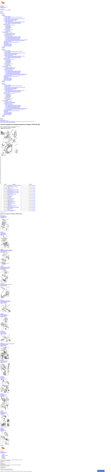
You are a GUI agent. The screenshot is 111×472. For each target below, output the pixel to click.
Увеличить (5, 127)
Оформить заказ (2, 13)
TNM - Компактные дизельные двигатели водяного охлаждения (15, 21)
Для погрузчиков (8, 62)
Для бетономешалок (8, 27)
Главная (3, 14)
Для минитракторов (8, 31)
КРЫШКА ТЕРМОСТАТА (11, 201)
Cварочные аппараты (7, 17)
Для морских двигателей (7, 80)
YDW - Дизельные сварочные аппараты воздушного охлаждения (15, 18)
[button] (100, 471)
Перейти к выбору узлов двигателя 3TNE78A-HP (7, 122)
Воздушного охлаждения (9, 35)
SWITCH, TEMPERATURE (11, 210)
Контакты (3, 47)
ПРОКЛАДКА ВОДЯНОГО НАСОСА (13, 189)
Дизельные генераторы (7, 16)
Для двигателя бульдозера (7, 43)
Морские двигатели (7, 58)
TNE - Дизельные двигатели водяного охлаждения (13, 23)
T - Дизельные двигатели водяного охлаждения (13, 73)
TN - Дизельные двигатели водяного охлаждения (13, 38)
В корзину (33, 185)
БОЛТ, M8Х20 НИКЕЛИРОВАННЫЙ (13, 207)
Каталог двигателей (5, 455)
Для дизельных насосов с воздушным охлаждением (11, 76)
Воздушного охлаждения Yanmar (10, 33)
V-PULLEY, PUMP (10, 195)
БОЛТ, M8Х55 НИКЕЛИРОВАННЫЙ (13, 192)
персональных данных (9, 469)
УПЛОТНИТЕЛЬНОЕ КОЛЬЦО (13, 186)
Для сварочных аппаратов (8, 41)
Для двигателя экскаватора (8, 44)
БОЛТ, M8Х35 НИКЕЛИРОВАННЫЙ (13, 191)
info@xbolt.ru (2, 9)
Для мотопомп (6, 42)
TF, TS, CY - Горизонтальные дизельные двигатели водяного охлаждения (16, 39)
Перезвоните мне (3, 467)
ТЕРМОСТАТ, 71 (10, 204)
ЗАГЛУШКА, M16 (10, 208)
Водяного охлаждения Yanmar (10, 34)
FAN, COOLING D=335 (11, 198)
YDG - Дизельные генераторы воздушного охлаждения (14, 51)
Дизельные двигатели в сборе (8, 55)
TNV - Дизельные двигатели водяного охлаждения (13, 22)
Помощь (3, 46)
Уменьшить (9, 127)
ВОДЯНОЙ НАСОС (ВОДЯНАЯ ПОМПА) (13, 185)
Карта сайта (4, 458)
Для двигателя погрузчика (8, 45)
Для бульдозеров (8, 26)
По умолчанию (13, 127)
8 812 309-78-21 (6, 120)
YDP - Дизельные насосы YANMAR (11, 20)
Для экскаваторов (8, 25)
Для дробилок (8, 28)
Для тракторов (8, 30)
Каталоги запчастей (5, 66)
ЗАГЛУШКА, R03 (10, 188)
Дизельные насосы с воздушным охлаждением (11, 19)
